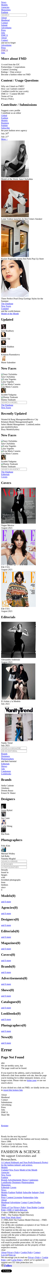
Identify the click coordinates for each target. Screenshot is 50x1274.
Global (4, 115)
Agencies (5, 7)
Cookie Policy (27, 1252)
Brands (4, 754)
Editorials (5, 474)
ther (3, 1205)
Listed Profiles (34, 1202)
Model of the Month (28, 1170)
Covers (4, 477)
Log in (4, 1255)
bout (4, 1200)
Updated (5, 308)
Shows (4, 766)
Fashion (4, 12)
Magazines (6, 10)
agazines (6, 1185)
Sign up (12, 1255)
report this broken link (13, 1090)
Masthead (5, 20)
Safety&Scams (20, 1210)
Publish (4, 125)
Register (4, 1125)
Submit (4, 25)
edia (4, 1195)
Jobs (3, 33)
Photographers (7, 759)
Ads (3, 769)
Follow (8, 1265)
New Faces (6, 306)
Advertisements (14, 1180)
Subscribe (5, 128)
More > (4, 139)
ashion (4, 1177)
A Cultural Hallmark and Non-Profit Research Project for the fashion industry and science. (24, 1163)
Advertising (6, 28)
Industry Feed (38, 1192)
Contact (4, 23)
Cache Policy (16, 1260)
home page (32, 1080)
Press (3, 30)
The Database (7, 303)
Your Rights (32, 1207)
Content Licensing (14, 1197)
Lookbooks (6, 774)
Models (4, 5)
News (3, 2)
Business (5, 123)
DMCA (4, 35)
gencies (5, 1172)
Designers (5, 756)
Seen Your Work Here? (11, 1217)
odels (4, 1167)
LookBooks (6, 1182)
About (4, 18)
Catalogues (6, 771)
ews (3, 1190)
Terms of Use (7, 1207)
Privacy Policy (19, 1207)
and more (6, 901)
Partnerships (28, 1197)
